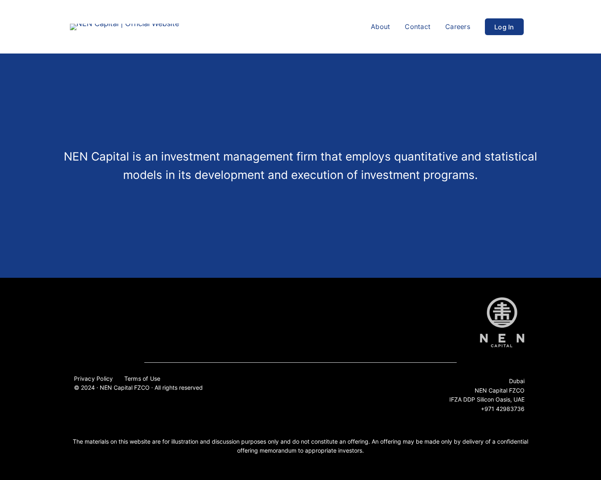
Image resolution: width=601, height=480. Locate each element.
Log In (504, 27)
